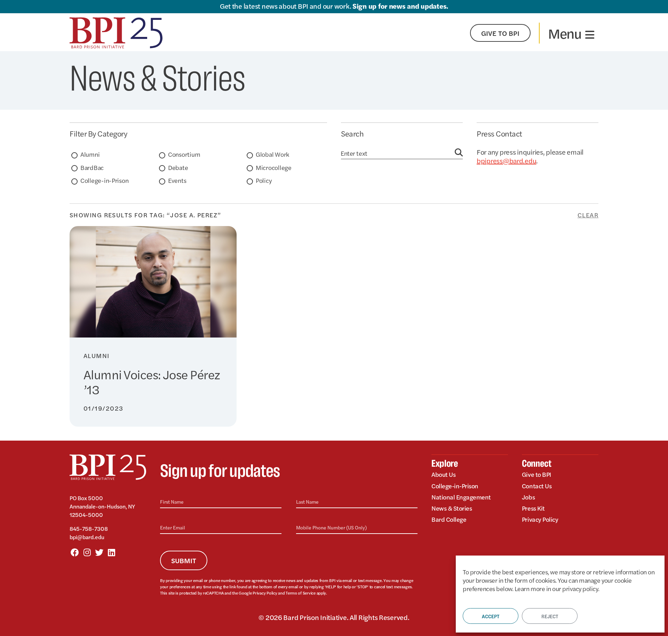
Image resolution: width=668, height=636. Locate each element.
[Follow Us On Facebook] (75, 552)
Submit (183, 560)
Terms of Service (301, 593)
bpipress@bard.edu (506, 160)
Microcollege (274, 167)
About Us (443, 474)
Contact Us (536, 485)
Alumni (90, 154)
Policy (263, 180)
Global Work (272, 154)
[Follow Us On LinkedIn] (111, 552)
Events (177, 180)
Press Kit (533, 508)
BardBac (92, 167)
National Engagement (461, 496)
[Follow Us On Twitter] (99, 552)
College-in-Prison (104, 180)
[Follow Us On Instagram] (87, 552)
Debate (178, 167)
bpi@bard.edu (87, 537)
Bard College (448, 519)
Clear (588, 215)
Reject (549, 616)
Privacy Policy (265, 593)
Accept (490, 616)
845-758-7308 (89, 529)
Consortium (184, 154)
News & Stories (451, 508)
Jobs (528, 496)
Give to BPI (536, 474)
